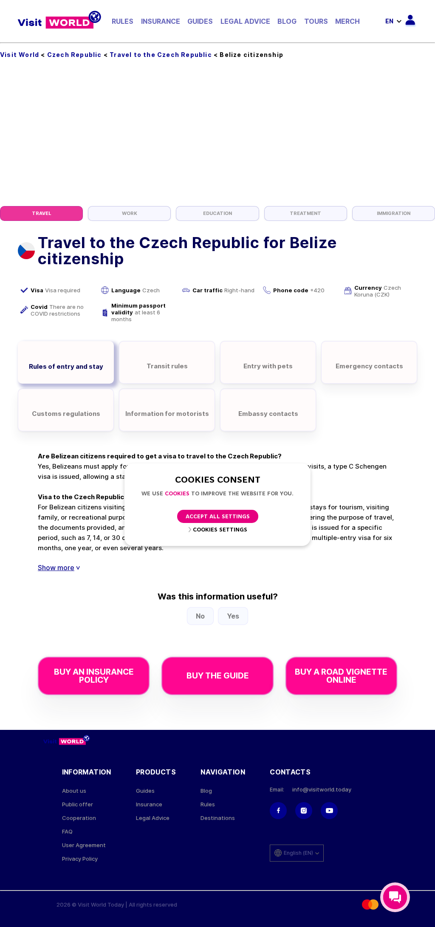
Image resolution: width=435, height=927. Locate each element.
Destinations (218, 818)
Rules (122, 21)
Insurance (160, 21)
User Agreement (84, 845)
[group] (41, 213)
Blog (287, 21)
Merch (347, 21)
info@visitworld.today (321, 789)
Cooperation (79, 818)
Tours (316, 21)
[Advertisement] (217, 142)
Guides (200, 21)
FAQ (67, 831)
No (200, 616)
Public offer (77, 804)
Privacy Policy (80, 859)
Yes (233, 616)
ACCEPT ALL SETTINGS (218, 517)
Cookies (177, 494)
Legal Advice (245, 21)
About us (74, 791)
